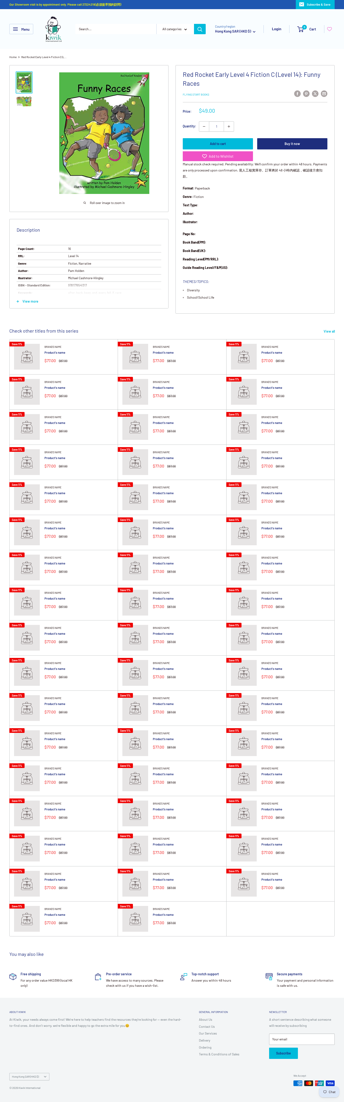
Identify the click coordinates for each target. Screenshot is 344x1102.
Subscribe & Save (318, 4)
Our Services (208, 1033)
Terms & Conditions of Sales (219, 1054)
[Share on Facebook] (297, 93)
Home (13, 57)
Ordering (205, 1047)
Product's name (54, 352)
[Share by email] (324, 93)
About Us (205, 1019)
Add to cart (218, 144)
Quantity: (189, 126)
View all (330, 331)
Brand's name (53, 346)
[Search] (200, 29)
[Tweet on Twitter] (315, 93)
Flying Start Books (196, 94)
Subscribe (283, 1053)
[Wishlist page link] (329, 29)
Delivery (204, 1040)
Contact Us (207, 1026)
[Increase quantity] (229, 126)
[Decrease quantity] (204, 126)
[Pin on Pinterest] (306, 93)
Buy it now (292, 144)
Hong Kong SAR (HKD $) (25, 1076)
